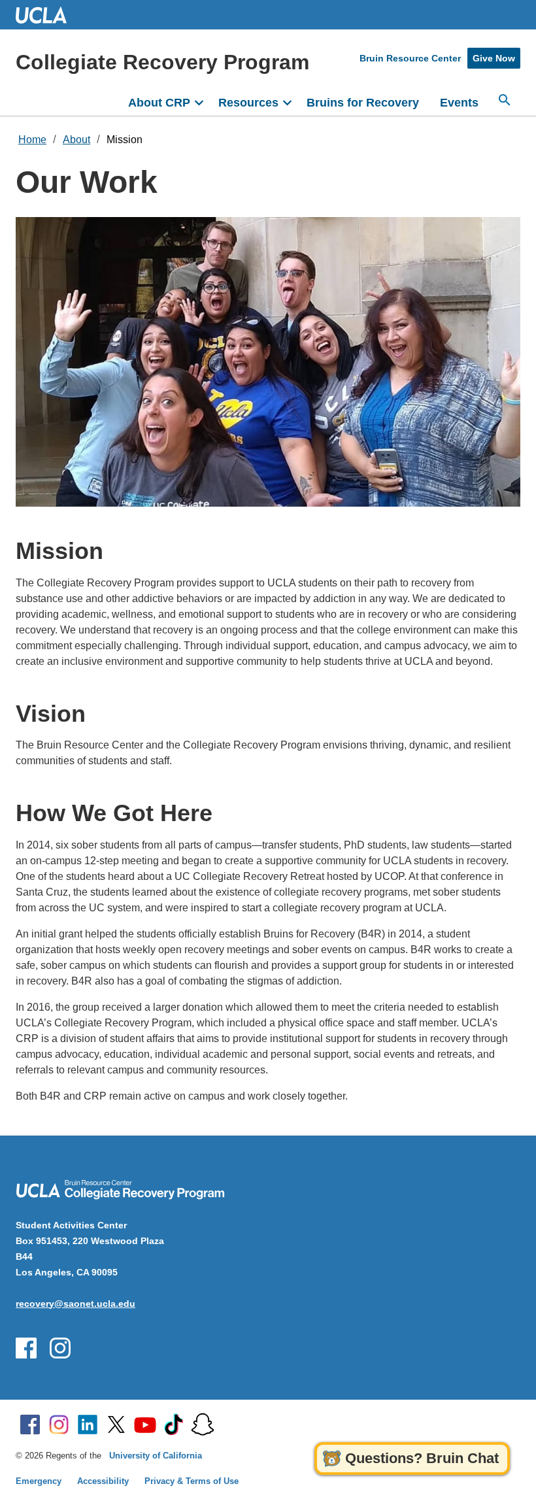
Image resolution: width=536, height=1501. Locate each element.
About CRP (159, 102)
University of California (155, 1455)
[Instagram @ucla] (58, 1424)
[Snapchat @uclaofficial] (202, 1424)
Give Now (494, 58)
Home (32, 139)
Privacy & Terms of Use (191, 1481)
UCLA (47, 14)
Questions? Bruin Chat (422, 1458)
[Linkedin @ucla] (87, 1424)
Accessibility (103, 1481)
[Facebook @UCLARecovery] (26, 1348)
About (76, 139)
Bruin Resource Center (410, 58)
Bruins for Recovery (363, 102)
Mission (124, 139)
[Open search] (504, 100)
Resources (248, 102)
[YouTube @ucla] (145, 1424)
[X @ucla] (116, 1424)
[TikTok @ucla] (173, 1424)
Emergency (38, 1481)
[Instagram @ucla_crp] (60, 1348)
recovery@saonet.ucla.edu (75, 1303)
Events (459, 102)
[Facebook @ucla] (30, 1424)
